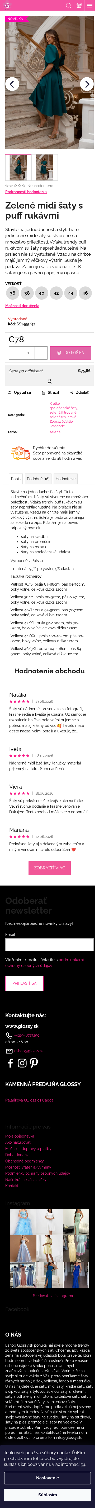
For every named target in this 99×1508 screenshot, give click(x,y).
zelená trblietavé (63, 417)
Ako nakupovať (18, 1142)
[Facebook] (10, 1063)
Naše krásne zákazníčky (25, 1180)
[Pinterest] (34, 1063)
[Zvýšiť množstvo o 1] (41, 353)
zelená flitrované (63, 412)
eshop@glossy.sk (29, 1051)
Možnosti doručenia (22, 306)
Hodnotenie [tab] (66, 479)
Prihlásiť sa (24, 983)
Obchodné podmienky (24, 1161)
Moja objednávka (19, 1136)
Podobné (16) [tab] (38, 479)
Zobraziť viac (49, 867)
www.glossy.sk (22, 1026)
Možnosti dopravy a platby (28, 1149)
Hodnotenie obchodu (49, 671)
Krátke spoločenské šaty (63, 405)
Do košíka (74, 353)
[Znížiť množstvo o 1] (15, 353)
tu (83, 1464)
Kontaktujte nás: (25, 1015)
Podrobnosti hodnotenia (26, 192)
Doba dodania (17, 1155)
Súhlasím (47, 1494)
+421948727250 (26, 1035)
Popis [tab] (16, 479)
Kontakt (11, 1186)
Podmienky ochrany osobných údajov (37, 1173)
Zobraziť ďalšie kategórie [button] (61, 423)
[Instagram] (22, 1063)
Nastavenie (47, 1477)
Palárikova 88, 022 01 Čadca (29, 1100)
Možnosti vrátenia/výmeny (28, 1167)
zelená (55, 432)
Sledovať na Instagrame (53, 1296)
